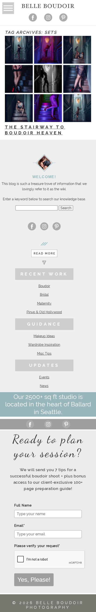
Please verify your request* (37, 546)
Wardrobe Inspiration (44, 345)
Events (44, 377)
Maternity (44, 303)
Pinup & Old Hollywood (44, 312)
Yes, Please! (33, 579)
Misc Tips (44, 353)
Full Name (23, 505)
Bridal (44, 294)
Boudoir (44, 286)
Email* (19, 525)
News (44, 386)
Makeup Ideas (44, 336)
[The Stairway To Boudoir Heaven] (48, 79)
